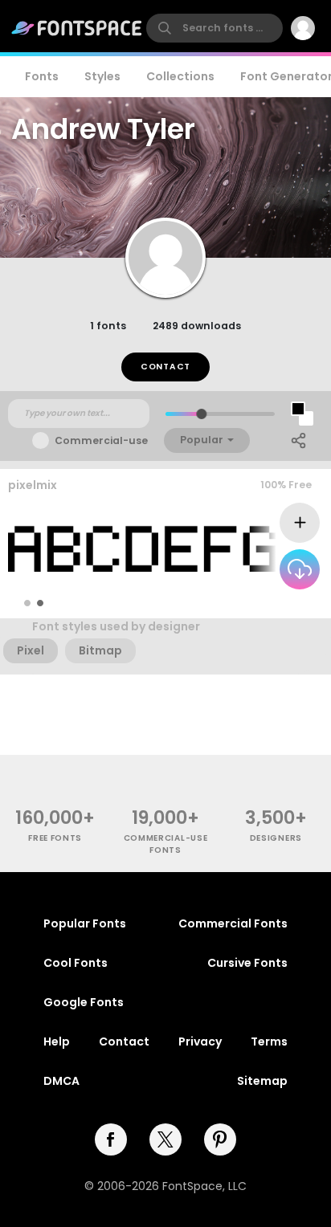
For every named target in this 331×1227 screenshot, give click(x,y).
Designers (276, 838)
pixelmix (32, 485)
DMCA (61, 1081)
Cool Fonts (75, 963)
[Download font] (300, 569)
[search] (214, 28)
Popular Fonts (84, 923)
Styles (102, 76)
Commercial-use (101, 440)
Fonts (42, 76)
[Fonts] (77, 28)
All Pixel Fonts (278, 602)
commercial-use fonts (166, 844)
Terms (269, 1041)
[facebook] (111, 1139)
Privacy (200, 1041)
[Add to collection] (300, 523)
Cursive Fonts (247, 963)
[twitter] (165, 1139)
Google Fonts (83, 1002)
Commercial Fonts (233, 923)
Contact (165, 367)
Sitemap (262, 1081)
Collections (180, 76)
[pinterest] (220, 1139)
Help (56, 1041)
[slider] (201, 414)
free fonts (55, 838)
